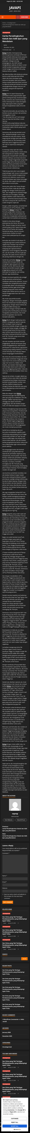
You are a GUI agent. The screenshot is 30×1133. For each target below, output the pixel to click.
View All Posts (21, 820)
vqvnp (5, 45)
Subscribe (24, 17)
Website (4, 888)
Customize (14, 1118)
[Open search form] (13, 17)
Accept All (14, 1126)
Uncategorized (6, 32)
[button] (2, 17)
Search (4, 954)
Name (4, 876)
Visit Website (8, 820)
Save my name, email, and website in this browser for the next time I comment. (15, 896)
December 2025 (7, 1036)
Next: (14, 836)
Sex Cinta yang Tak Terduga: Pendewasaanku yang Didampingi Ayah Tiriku (14, 919)
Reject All (14, 1122)
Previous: (14, 828)
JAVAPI (15, 7)
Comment (5, 853)
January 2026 (6, 1032)
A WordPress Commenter (10, 1019)
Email (4, 882)
